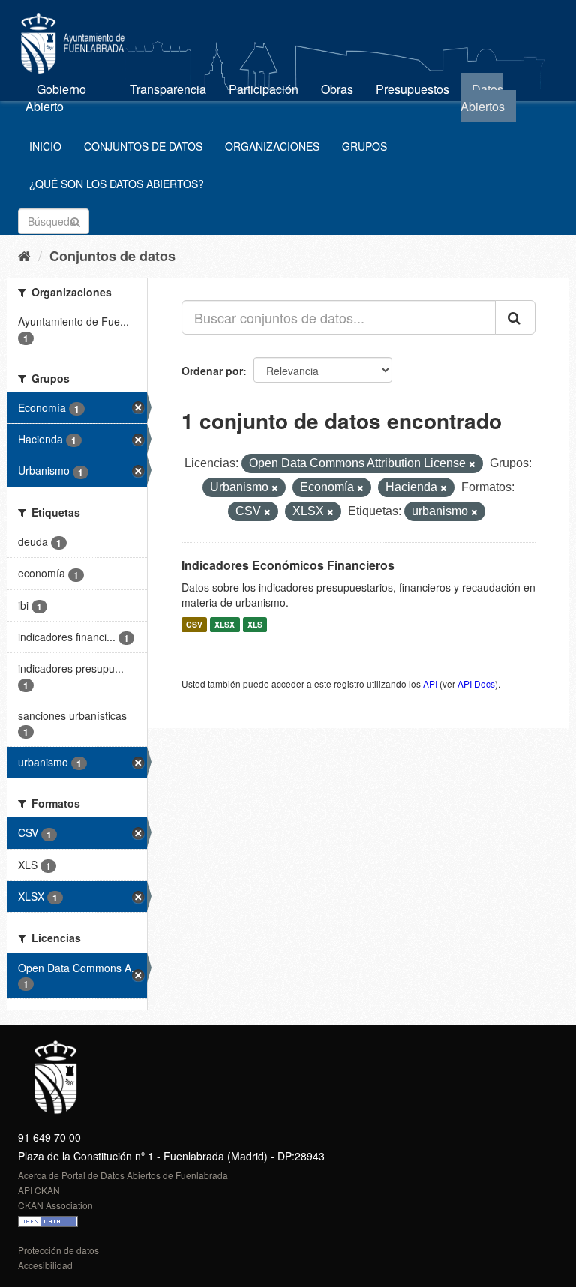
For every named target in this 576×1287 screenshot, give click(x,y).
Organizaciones (272, 146)
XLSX (224, 624)
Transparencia (168, 89)
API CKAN (39, 1190)
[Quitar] (472, 464)
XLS (255, 624)
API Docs (476, 683)
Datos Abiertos (482, 97)
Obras (337, 89)
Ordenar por (212, 370)
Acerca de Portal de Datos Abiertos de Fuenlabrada (123, 1174)
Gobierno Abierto (56, 97)
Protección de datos (58, 1250)
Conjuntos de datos (143, 146)
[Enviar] (75, 220)
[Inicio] (24, 255)
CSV (194, 624)
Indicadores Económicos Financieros (288, 565)
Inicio (45, 146)
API (430, 683)
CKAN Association (55, 1204)
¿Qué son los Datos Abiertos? (116, 183)
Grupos (364, 146)
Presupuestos (412, 89)
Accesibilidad (45, 1264)
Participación (263, 89)
